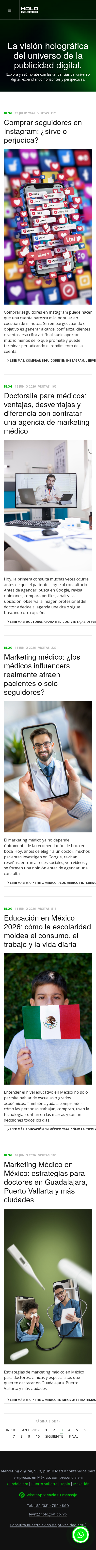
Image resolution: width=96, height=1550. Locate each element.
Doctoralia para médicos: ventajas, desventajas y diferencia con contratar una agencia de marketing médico (47, 413)
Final (73, 1437)
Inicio (11, 1430)
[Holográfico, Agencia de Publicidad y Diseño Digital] (29, 10)
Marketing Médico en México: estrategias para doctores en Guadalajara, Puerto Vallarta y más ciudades (46, 1182)
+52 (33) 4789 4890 (51, 1505)
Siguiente (54, 1437)
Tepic (65, 1483)
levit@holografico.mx (48, 1514)
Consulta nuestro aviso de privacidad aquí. (48, 1525)
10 (38, 1437)
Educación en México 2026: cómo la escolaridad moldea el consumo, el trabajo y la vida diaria (47, 930)
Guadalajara (17, 1483)
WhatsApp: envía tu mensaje (52, 1494)
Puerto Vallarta (44, 1483)
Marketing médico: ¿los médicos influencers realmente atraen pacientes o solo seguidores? (42, 674)
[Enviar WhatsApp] (81, 1535)
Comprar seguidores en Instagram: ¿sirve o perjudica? (43, 131)
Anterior (31, 1430)
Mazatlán (81, 1483)
